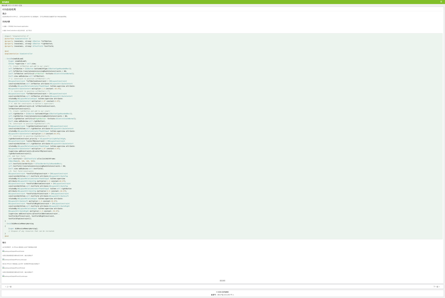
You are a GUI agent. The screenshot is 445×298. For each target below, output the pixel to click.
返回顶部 (222, 280)
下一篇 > (436, 287)
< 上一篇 (8, 287)
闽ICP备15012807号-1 (226, 295)
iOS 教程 (15, 5)
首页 (9, 5)
